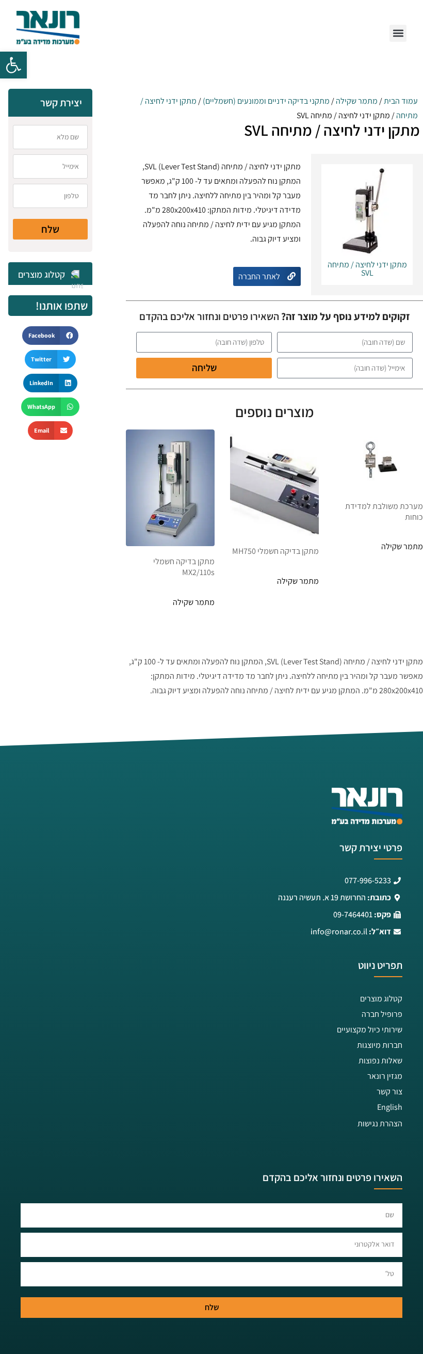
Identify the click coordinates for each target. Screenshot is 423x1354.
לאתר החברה (260, 276)
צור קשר (389, 1091)
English (389, 1107)
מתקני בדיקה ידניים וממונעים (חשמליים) (266, 100)
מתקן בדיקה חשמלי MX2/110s (184, 567)
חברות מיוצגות (379, 1045)
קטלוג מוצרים (381, 998)
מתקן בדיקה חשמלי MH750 (275, 551)
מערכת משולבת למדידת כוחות (384, 511)
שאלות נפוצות (380, 1060)
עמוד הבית (401, 100)
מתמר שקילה (357, 100)
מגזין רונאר (384, 1076)
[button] (13, 65)
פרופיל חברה (382, 1014)
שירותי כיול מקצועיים (369, 1029)
